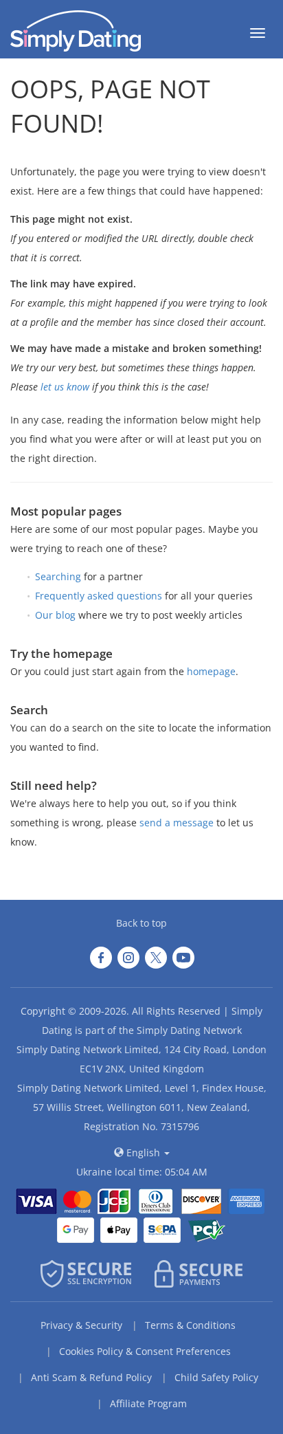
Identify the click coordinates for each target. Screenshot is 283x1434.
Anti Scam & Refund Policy (91, 1377)
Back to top (141, 922)
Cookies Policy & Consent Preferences (145, 1351)
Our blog (55, 614)
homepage (211, 671)
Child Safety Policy (216, 1377)
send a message (176, 822)
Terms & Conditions (190, 1325)
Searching (58, 576)
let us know (65, 386)
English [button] (143, 1152)
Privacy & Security (81, 1325)
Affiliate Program (148, 1403)
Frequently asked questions (98, 595)
